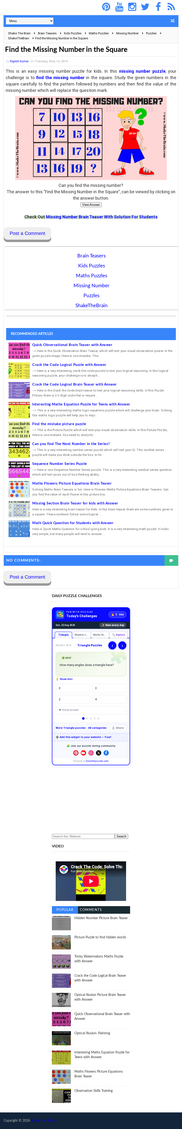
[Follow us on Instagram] (91, 753)
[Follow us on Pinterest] (75, 753)
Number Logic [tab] (83, 634)
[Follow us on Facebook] (106, 753)
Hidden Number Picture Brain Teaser (101, 918)
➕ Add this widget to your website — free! (83, 737)
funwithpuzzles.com (97, 761)
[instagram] (132, 7)
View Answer (91, 205)
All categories (97, 727)
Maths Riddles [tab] (101, 634)
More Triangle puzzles (71, 727)
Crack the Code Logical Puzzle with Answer (69, 365)
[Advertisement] (91, 799)
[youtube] (119, 7)
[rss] (171, 7)
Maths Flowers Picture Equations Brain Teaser (72, 483)
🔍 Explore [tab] (118, 634)
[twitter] (145, 7)
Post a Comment (27, 233)
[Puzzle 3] (91, 718)
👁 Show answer (69, 709)
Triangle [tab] (63, 634)
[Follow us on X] (98, 753)
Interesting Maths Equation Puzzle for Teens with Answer (81, 404)
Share (120, 727)
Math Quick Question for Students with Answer (73, 523)
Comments (91, 910)
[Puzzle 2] (87, 718)
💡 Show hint (64, 679)
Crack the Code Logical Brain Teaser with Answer (74, 384)
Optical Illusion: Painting (92, 1033)
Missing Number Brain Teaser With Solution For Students (102, 216)
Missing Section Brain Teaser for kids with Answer (75, 503)
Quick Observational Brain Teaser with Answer (72, 345)
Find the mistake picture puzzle (59, 424)
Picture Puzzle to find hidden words (100, 937)
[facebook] (158, 7)
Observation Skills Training (93, 1091)
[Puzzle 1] (83, 718)
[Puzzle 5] (98, 718)
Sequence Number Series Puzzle (59, 464)
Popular (65, 910)
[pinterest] (106, 7)
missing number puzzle (142, 71)
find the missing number (60, 77)
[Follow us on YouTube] (83, 753)
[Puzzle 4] (95, 718)
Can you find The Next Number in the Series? (71, 444)
